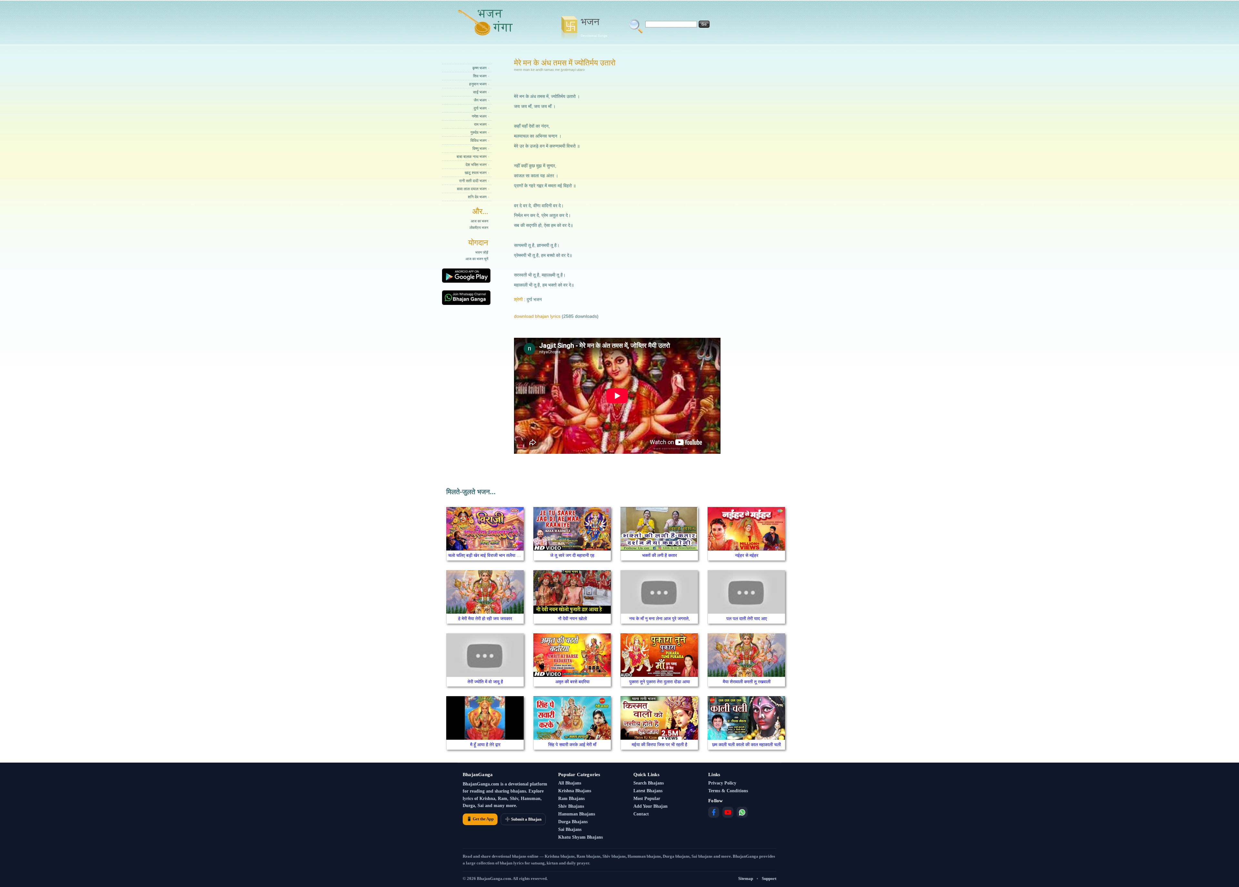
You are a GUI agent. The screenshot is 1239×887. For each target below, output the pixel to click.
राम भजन (480, 124)
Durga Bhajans (573, 821)
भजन (594, 26)
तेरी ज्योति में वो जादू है (485, 681)
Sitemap (745, 878)
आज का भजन (479, 221)
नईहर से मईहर (746, 555)
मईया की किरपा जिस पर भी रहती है (659, 744)
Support (769, 878)
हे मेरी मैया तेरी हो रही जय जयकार (485, 618)
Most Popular (646, 798)
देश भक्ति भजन (476, 164)
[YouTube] (727, 812)
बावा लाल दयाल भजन (472, 189)
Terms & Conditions (728, 790)
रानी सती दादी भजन (473, 181)
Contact (641, 814)
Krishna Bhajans (574, 790)
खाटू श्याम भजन (476, 173)
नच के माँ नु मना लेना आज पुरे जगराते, (659, 618)
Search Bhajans (648, 783)
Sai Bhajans (569, 829)
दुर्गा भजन (480, 108)
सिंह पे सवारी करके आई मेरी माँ (572, 744)
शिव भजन (480, 76)
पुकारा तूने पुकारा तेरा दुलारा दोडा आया (659, 681)
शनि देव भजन (477, 197)
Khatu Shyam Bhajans (580, 837)
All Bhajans (569, 783)
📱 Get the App (480, 818)
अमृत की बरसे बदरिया (572, 681)
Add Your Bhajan (650, 806)
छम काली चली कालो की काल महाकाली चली (746, 744)
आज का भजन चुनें (477, 259)
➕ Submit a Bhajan (523, 819)
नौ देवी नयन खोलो (572, 618)
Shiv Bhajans (571, 806)
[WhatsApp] (742, 812)
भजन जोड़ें (481, 252)
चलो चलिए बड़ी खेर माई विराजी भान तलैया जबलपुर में (490, 555)
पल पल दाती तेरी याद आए (746, 618)
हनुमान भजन (478, 84)
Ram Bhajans (571, 798)
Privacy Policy (722, 783)
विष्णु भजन (479, 148)
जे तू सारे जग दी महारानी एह (572, 555)
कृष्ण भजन (479, 68)
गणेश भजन (479, 116)
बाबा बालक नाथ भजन (472, 156)
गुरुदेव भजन (478, 132)
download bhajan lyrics (537, 316)
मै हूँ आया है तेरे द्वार (485, 744)
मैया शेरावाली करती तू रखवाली (747, 681)
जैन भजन (480, 100)
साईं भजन (480, 92)
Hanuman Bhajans (576, 814)
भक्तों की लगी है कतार (659, 555)
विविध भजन (478, 140)
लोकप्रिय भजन (478, 227)
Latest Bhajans (647, 790)
